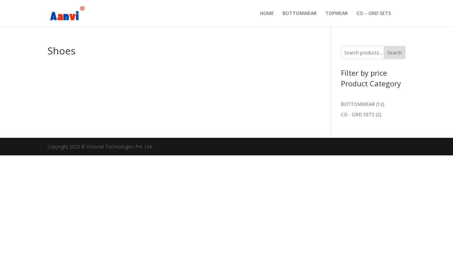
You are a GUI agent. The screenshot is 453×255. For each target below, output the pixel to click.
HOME (267, 13)
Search (394, 52)
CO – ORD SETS (373, 13)
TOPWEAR (336, 13)
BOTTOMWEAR (300, 13)
